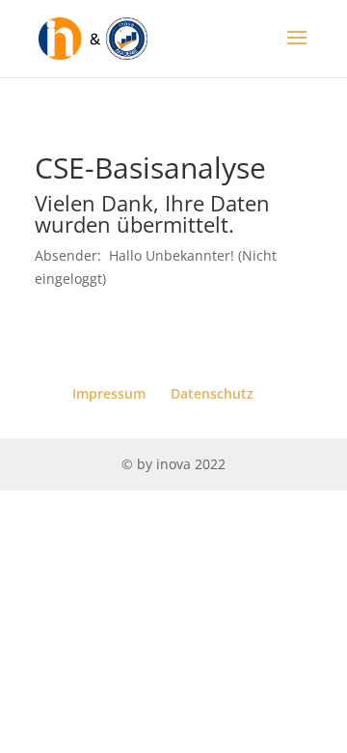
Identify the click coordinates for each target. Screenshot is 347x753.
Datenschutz (212, 393)
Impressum (109, 393)
